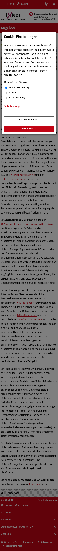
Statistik (12, 93)
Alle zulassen (29, 129)
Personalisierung (17, 98)
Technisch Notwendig (19, 88)
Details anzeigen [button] (13, 106)
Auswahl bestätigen (29, 119)
